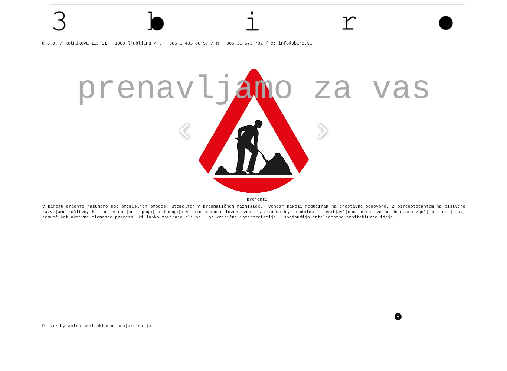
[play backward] (184, 130)
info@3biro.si (295, 43)
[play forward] (322, 130)
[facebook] (398, 316)
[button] (253, 130)
